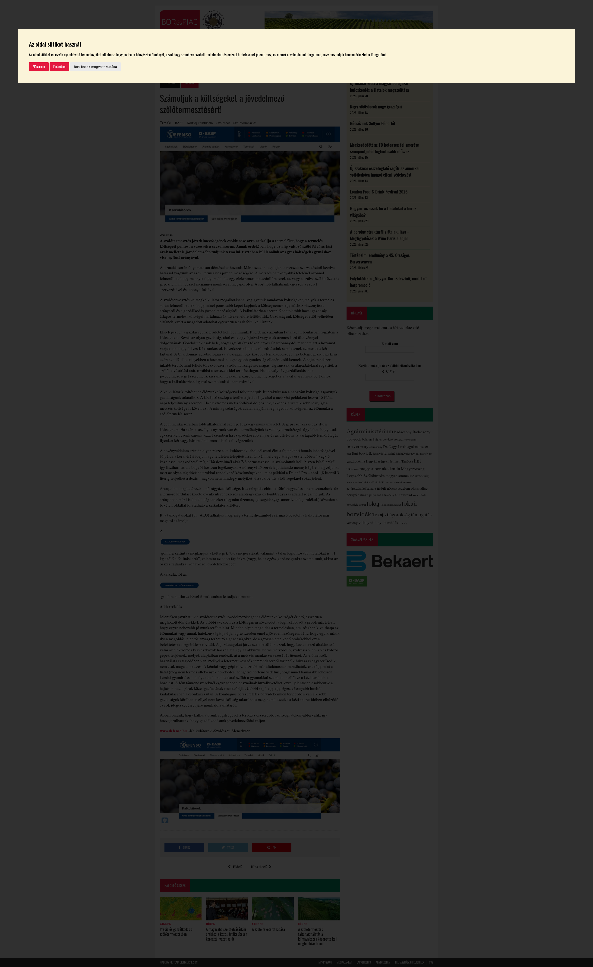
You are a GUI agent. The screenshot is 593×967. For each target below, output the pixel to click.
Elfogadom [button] (39, 66)
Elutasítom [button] (59, 66)
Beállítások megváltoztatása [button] (95, 67)
